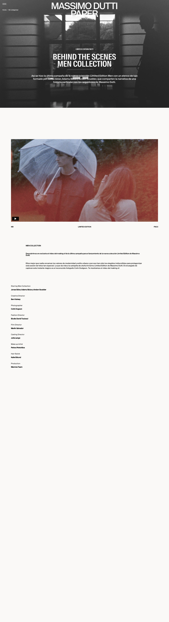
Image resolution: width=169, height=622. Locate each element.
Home (4, 10)
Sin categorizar (13, 10)
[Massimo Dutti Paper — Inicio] (84, 9)
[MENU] (4, 4)
